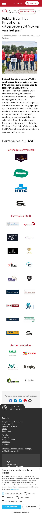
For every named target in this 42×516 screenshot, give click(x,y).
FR (18, 3)
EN (21, 3)
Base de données (8, 424)
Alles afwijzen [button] (31, 507)
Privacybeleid (14, 489)
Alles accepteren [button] (11, 507)
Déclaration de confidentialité (12, 449)
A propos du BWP (8, 439)
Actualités (5, 435)
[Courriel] (30, 402)
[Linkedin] (15, 402)
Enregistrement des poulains (12, 422)
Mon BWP (34, 3)
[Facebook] (10, 402)
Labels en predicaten (9, 426)
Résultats (5, 437)
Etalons (4, 429)
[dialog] (21, 491)
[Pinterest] (25, 402)
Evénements (6, 431)
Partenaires (6, 442)
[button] (21, 512)
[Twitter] (20, 402)
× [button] (39, 469)
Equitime (5, 444)
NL (15, 3)
